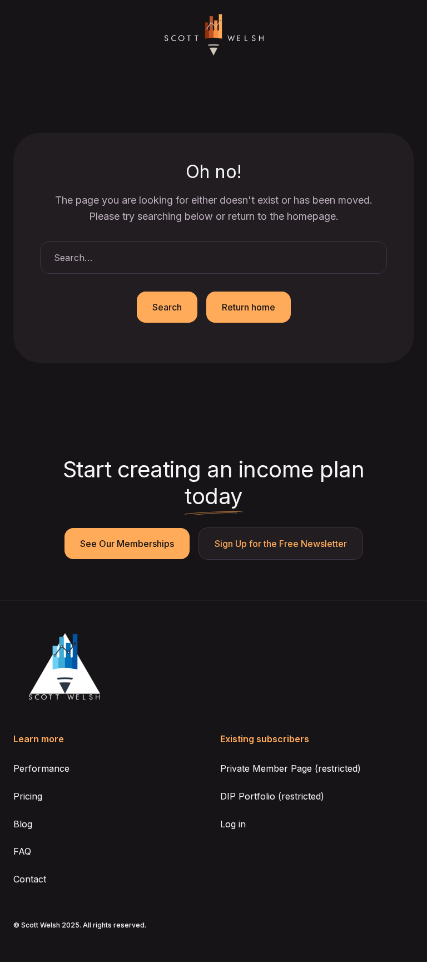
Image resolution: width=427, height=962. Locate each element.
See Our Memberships (127, 543)
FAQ (22, 851)
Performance (41, 768)
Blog (22, 824)
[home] (213, 35)
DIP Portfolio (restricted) (272, 796)
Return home (248, 307)
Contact (29, 879)
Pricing (27, 796)
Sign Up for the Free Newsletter (281, 543)
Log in (233, 824)
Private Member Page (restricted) (290, 768)
